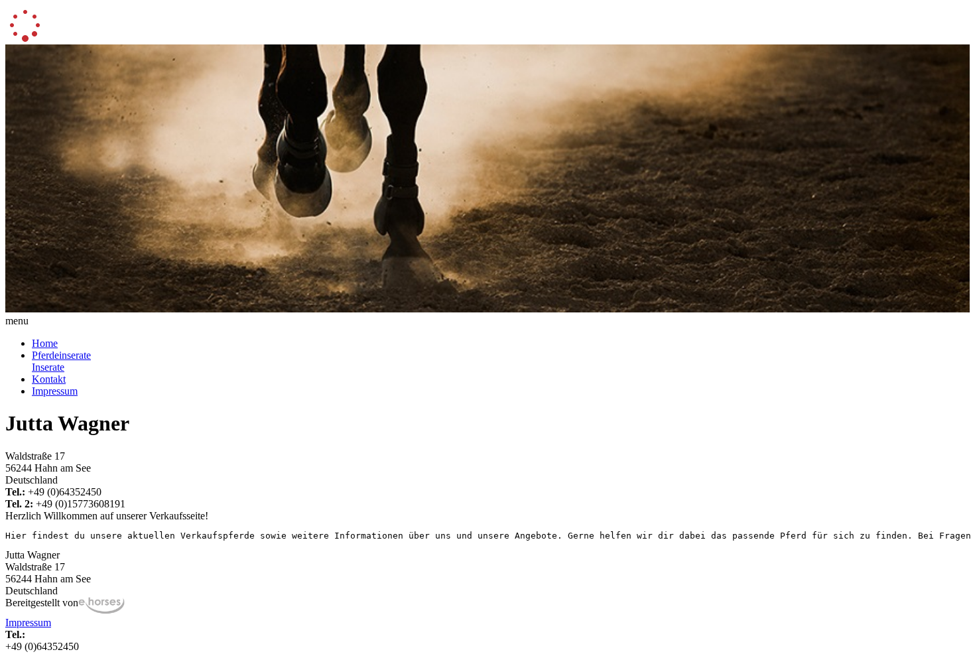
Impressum (55, 391)
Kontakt (49, 379)
